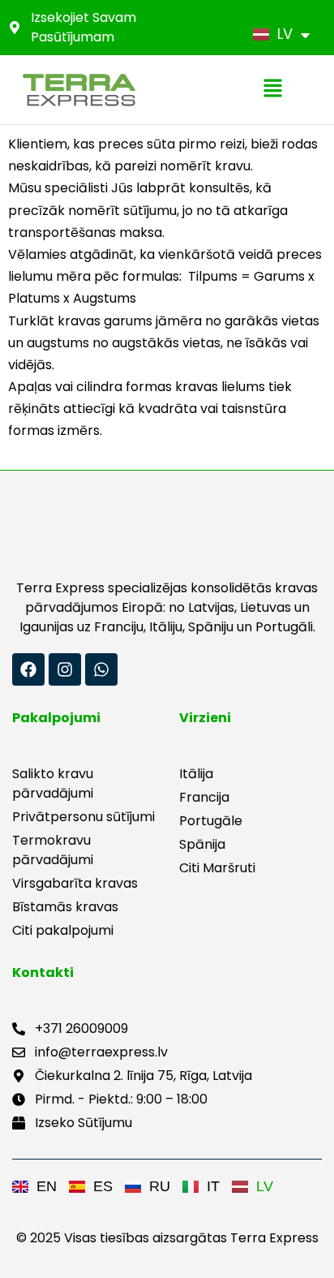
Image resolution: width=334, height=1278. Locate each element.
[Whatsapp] (101, 669)
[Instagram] (65, 669)
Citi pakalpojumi (62, 930)
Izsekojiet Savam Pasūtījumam (83, 27)
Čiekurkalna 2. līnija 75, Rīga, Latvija (143, 1075)
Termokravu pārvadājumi (52, 850)
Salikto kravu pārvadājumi (52, 783)
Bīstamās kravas (65, 906)
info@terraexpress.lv (101, 1052)
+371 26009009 (81, 1028)
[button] (272, 89)
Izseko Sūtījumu (83, 1122)
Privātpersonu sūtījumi (83, 816)
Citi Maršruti (217, 867)
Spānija (202, 844)
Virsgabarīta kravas (75, 883)
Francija (204, 797)
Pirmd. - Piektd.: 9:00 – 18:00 (121, 1099)
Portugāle (210, 820)
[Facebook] (28, 669)
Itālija (196, 773)
